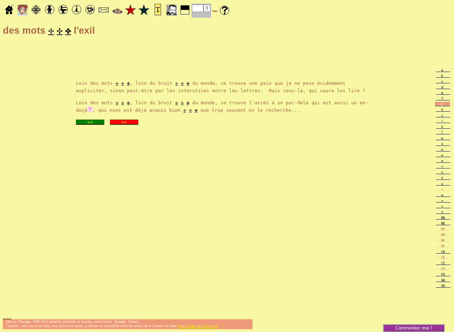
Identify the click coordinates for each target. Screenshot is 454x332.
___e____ (443, 93)
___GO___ (443, 286)
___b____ (443, 76)
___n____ (443, 144)
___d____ (443, 87)
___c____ (443, 81)
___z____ (443, 212)
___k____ (443, 127)
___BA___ (443, 218)
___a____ (443, 70)
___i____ (443, 115)
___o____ (443, 149)
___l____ (443, 132)
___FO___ (443, 274)
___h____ (443, 110)
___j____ (443, 121)
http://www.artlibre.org (198, 326)
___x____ (443, 201)
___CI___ (443, 263)
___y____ (443, 206)
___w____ (443, 195)
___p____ (443, 155)
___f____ (443, 98)
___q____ (443, 161)
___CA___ (443, 252)
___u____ (443, 184)
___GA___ (443, 280)
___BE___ (443, 223)
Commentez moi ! (413, 328)
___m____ (443, 138)
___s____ (443, 172)
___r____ (443, 166)
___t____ (443, 178)
